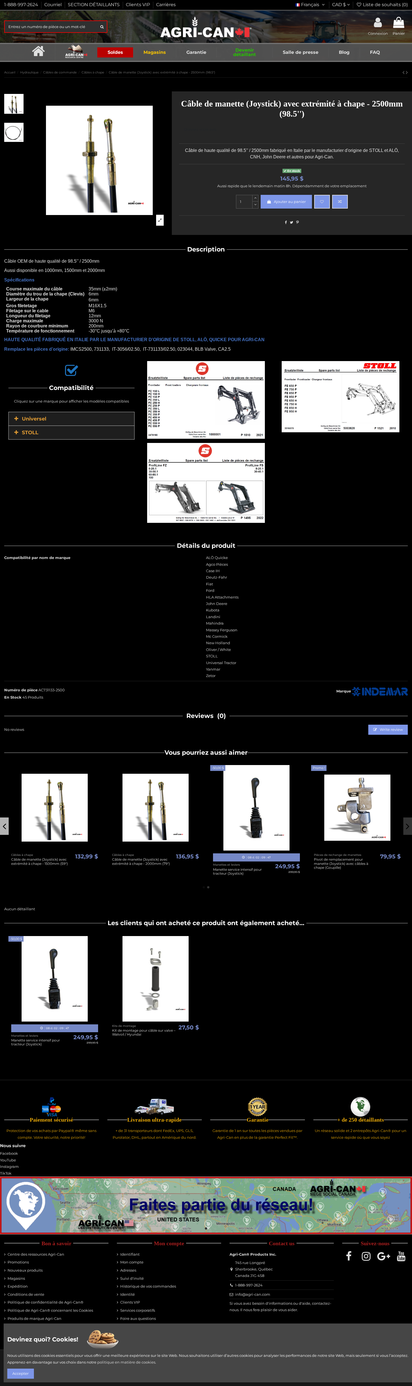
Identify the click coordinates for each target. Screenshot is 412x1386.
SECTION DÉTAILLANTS (94, 4)
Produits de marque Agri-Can (34, 1318)
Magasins (16, 1278)
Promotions (18, 1262)
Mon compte (131, 1262)
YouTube (8, 1160)
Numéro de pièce (21, 690)
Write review (391, 729)
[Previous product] (404, 72)
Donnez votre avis (200, 129)
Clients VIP (138, 4)
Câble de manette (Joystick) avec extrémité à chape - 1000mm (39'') (241, 861)
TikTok (5, 1173)
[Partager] (286, 222)
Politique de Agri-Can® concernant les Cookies (50, 1310)
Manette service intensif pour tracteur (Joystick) (35, 1042)
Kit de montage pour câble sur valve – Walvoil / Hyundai (143, 1032)
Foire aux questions (138, 1318)
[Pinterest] (297, 222)
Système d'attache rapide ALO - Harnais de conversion (138, 861)
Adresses (128, 1270)
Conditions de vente (26, 1294)
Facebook (9, 1153)
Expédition (18, 1286)
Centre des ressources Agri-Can (36, 1254)
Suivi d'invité (132, 1278)
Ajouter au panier (290, 201)
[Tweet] (291, 222)
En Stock (13, 697)
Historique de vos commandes (148, 1286)
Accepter (20, 1373)
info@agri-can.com (252, 1294)
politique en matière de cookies (126, 1362)
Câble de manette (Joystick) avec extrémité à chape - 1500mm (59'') (342, 861)
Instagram (9, 1166)
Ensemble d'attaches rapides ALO (39, 859)
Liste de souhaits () (385, 4)
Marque (343, 691)
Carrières (166, 4)
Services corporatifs (137, 1310)
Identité (127, 1294)
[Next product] (407, 72)
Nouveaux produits (25, 1270)
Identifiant (130, 1254)
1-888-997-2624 (21, 4)
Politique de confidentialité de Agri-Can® (46, 1302)
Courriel (53, 4)
